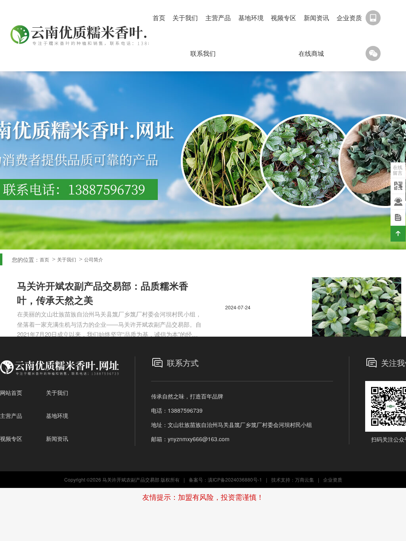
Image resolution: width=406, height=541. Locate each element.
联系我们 (203, 53)
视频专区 (283, 17)
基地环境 (251, 17)
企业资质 (349, 17)
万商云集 (304, 479)
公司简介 (93, 259)
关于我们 (185, 17)
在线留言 (397, 170)
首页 (159, 17)
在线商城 (311, 53)
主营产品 (218, 17)
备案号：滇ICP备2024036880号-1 (225, 479)
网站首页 (11, 392)
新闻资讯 (316, 17)
